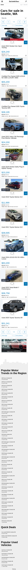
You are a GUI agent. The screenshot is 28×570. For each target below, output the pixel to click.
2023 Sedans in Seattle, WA (7, 446)
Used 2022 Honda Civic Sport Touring (12, 46)
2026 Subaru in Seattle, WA (7, 518)
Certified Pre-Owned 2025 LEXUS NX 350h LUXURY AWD (13, 77)
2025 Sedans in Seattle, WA (7, 424)
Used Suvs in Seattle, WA (7, 550)
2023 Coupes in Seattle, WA (7, 514)
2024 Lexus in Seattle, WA (7, 409)
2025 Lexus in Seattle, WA (7, 431)
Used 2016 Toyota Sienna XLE (12, 197)
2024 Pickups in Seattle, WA (7, 454)
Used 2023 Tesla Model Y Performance (10, 288)
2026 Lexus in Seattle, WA (7, 480)
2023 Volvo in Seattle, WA (7, 465)
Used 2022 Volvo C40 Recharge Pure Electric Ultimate (13, 137)
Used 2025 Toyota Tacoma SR (12, 317)
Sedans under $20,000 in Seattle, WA (9, 536)
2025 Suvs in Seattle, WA (7, 379)
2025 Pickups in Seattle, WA (7, 488)
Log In (21, 4)
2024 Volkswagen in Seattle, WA (8, 457)
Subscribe (25, 4)
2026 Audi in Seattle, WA (7, 521)
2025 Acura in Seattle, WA (7, 461)
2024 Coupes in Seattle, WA (7, 503)
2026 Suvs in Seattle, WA (7, 401)
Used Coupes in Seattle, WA (7, 565)
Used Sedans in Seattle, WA (7, 554)
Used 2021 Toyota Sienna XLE (12, 227)
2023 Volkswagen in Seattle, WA (8, 442)
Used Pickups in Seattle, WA (7, 562)
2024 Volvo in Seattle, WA (7, 472)
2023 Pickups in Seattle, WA (7, 491)
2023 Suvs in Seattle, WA (7, 386)
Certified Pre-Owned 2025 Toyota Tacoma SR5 (13, 107)
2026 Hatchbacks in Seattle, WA (8, 499)
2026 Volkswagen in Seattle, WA (8, 510)
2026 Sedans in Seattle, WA (7, 469)
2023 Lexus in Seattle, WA (7, 416)
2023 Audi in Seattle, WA (7, 435)
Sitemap (14, 569)
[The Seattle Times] (14, 1)
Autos (2, 4)
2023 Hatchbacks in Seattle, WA (8, 450)
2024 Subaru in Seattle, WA (7, 439)
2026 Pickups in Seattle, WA (7, 506)
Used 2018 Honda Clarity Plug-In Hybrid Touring (13, 167)
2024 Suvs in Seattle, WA (7, 382)
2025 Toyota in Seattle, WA (7, 394)
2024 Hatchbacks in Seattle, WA (8, 484)
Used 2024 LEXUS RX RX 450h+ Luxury (13, 258)
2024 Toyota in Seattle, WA (7, 390)
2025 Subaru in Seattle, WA (7, 420)
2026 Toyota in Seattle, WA (7, 405)
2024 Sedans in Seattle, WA (7, 397)
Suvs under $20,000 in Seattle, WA (9, 533)
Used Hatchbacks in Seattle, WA (8, 558)
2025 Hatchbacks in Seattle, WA (8, 476)
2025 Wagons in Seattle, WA (7, 495)
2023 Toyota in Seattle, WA (7, 427)
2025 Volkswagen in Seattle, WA (8, 412)
